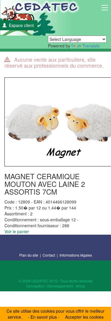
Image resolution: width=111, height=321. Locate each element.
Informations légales (75, 255)
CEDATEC (40, 18)
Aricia (80, 285)
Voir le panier (16, 231)
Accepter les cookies (84, 317)
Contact (49, 255)
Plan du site (28, 255)
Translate (91, 46)
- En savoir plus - (44, 317)
